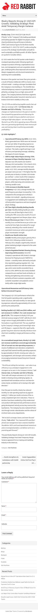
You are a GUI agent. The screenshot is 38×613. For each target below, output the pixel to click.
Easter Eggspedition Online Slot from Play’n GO (28, 460)
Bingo (3, 551)
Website (4, 524)
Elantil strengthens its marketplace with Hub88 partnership (10, 460)
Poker (3, 558)
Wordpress (28, 611)
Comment (5, 482)
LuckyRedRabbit (9, 30)
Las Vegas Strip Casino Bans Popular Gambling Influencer (18, 593)
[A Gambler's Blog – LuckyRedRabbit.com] (19, 10)
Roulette (3, 562)
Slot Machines (12, 447)
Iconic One (9, 611)
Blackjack (4, 555)
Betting (3, 548)
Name (3, 506)
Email (3, 515)
